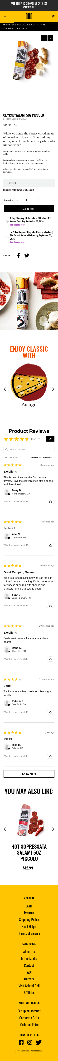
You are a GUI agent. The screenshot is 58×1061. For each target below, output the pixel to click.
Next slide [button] (50, 38)
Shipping (7, 190)
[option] (29, 59)
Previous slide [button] (44, 38)
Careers (29, 978)
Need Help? (29, 926)
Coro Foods (25, 1050)
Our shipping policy (17, 224)
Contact (29, 965)
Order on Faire (29, 1024)
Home (6, 24)
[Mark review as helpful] (50, 501)
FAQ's (29, 972)
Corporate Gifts (29, 1017)
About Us (29, 951)
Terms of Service (29, 933)
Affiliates (29, 992)
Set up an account (29, 1010)
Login (29, 905)
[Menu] (5, 16)
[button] (39, 439)
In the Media (29, 958)
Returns (29, 912)
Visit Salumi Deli (29, 985)
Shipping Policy (29, 919)
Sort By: (35, 457)
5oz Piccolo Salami (23, 24)
